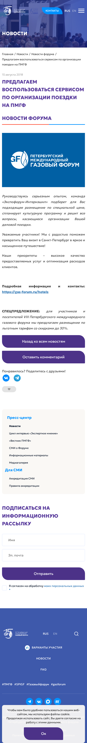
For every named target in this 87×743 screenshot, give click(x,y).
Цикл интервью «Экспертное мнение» (33, 433)
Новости (15, 426)
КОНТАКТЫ (52, 10)
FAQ (43, 669)
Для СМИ (13, 470)
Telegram (17, 378)
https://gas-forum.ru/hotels (25, 292)
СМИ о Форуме (19, 448)
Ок (43, 733)
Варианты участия (47, 647)
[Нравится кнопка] (9, 389)
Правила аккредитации (24, 486)
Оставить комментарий (43, 357)
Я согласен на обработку (46, 588)
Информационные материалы (28, 455)
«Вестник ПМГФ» (20, 440)
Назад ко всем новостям (43, 341)
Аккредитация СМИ (22, 478)
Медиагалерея (18, 462)
